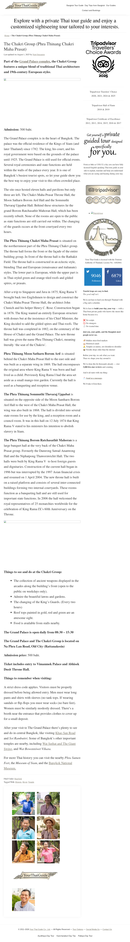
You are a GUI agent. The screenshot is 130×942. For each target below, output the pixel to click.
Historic (18, 782)
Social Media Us (93, 929)
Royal (25, 782)
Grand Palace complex (34, 61)
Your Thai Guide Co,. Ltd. (40, 929)
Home (6, 35)
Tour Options (78, 929)
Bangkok (18, 778)
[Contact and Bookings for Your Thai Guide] (103, 132)
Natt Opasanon (39, 54)
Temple (31, 782)
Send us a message (94, 378)
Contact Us (107, 929)
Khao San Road (65, 733)
